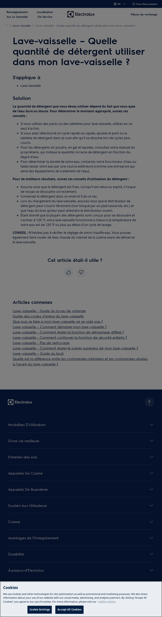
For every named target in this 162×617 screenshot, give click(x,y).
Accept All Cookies (69, 609)
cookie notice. (107, 601)
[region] (81, 599)
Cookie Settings (39, 609)
